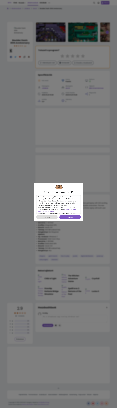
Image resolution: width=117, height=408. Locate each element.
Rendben (70, 217)
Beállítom (47, 217)
